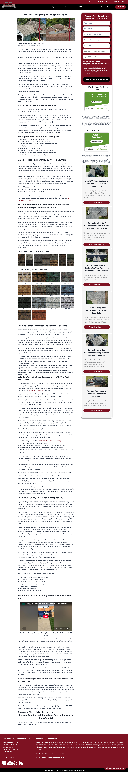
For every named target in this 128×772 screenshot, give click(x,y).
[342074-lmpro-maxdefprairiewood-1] (46, 263)
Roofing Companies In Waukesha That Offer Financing (96, 393)
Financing (89, 7)
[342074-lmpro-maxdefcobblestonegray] (29, 257)
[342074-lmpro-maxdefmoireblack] (29, 263)
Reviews (110, 7)
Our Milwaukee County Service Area (50, 757)
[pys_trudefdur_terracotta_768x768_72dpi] (39, 315)
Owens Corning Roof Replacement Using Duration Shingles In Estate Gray (96, 226)
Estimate (120, 7)
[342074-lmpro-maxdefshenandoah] (62, 263)
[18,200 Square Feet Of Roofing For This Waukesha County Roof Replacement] (97, 261)
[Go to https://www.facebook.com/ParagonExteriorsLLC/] (4, 763)
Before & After (99, 7)
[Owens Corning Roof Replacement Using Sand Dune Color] (97, 303)
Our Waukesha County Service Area (50, 753)
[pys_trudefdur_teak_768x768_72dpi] (24, 315)
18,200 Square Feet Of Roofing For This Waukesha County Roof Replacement (97, 268)
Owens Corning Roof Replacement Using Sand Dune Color (97, 310)
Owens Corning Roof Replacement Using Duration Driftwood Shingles (96, 352)
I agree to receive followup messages (96, 64)
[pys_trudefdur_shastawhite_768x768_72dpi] (53, 302)
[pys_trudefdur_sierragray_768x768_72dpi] (67, 302)
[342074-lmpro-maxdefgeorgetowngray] (54, 257)
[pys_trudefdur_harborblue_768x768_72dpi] (67, 290)
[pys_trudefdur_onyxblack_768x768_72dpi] (24, 302)
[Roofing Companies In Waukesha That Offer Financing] (97, 387)
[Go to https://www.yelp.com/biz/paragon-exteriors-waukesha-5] (15, 763)
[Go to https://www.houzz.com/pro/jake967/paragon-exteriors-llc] (20, 763)
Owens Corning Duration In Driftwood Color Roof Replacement (96, 183)
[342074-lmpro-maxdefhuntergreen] (70, 257)
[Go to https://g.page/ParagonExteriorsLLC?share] (9, 763)
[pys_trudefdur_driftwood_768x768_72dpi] (39, 290)
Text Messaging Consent (92, 61)
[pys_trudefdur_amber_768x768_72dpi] (24, 277)
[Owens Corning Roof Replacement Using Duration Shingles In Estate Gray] (97, 219)
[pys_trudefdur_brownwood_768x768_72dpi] (39, 277)
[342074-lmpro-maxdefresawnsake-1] (54, 263)
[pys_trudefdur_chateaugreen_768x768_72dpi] (53, 277)
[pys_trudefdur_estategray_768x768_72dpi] (53, 290)
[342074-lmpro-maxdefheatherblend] (62, 257)
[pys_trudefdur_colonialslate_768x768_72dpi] (67, 277)
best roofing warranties (35, 390)
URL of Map (7, 754)
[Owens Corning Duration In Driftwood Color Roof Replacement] (97, 176)
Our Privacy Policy (9, 757)
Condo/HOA (79, 7)
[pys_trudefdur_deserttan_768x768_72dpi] (24, 290)
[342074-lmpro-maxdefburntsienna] (21, 257)
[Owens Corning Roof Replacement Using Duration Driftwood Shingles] (97, 345)
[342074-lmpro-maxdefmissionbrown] (21, 263)
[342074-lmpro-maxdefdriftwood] (46, 257)
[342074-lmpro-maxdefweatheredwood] (70, 263)
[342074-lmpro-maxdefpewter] (38, 263)
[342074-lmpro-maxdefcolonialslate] (38, 257)
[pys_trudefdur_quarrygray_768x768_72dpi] (39, 302)
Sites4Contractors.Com (79, 770)
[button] (96, 202)
